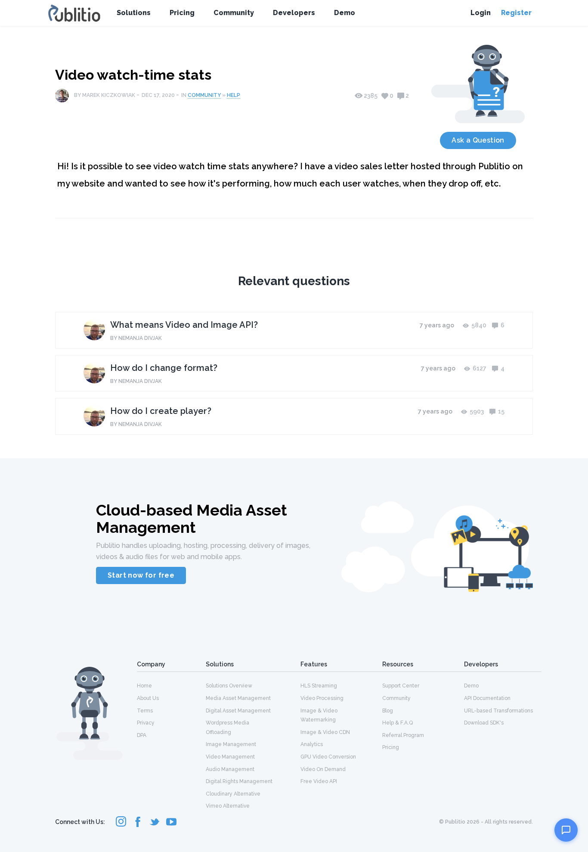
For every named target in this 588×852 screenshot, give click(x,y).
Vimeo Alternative (228, 806)
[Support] (566, 830)
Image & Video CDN (325, 732)
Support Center (400, 686)
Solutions (134, 13)
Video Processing (322, 698)
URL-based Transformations (498, 711)
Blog (387, 711)
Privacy (146, 723)
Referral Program (403, 735)
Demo (344, 13)
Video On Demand (323, 769)
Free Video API (318, 781)
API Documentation (487, 698)
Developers (294, 13)
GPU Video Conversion (328, 757)
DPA (141, 735)
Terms (145, 711)
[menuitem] (171, 685)
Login (480, 13)
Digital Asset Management (238, 711)
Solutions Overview (229, 686)
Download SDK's (484, 723)
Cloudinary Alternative (233, 794)
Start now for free (141, 575)
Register (516, 13)
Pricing (182, 13)
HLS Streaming (318, 686)
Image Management (231, 744)
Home (144, 686)
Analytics (311, 744)
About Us (148, 698)
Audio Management (230, 769)
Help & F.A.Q (397, 723)
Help (233, 95)
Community (234, 13)
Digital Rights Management (239, 781)
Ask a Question (478, 140)
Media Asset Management (238, 698)
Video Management (230, 757)
